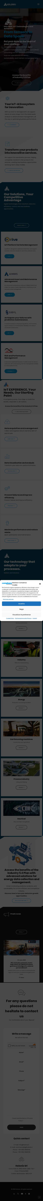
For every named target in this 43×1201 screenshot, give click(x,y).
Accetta (21, 604)
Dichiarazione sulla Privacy (23, 618)
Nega (21, 609)
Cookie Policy (10, 618)
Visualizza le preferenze (21, 615)
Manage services (8, 599)
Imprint (35, 618)
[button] (40, 584)
